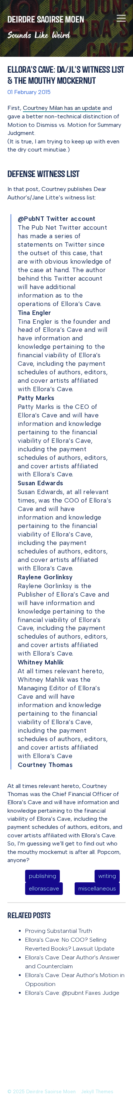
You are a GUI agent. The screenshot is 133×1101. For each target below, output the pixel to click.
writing (107, 875)
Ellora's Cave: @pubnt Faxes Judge (72, 992)
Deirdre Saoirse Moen (45, 19)
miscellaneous (97, 888)
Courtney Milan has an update (62, 107)
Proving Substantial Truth (58, 930)
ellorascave (44, 888)
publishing (42, 875)
